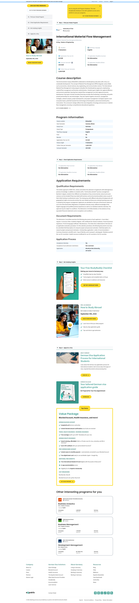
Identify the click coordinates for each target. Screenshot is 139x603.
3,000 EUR (89, 145)
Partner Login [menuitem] (29, 577)
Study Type (60, 129)
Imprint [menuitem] (81, 600)
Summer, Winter (90, 124)
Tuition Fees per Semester (64, 145)
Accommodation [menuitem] (52, 582)
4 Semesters (89, 143)
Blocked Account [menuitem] (53, 570)
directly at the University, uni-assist (93, 249)
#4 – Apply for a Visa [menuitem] (33, 34)
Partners (106, 1)
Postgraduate (89, 129)
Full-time (88, 126)
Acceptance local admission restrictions (67, 246)
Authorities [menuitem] (96, 580)
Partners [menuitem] (28, 575)
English (88, 132)
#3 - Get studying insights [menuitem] (35, 28)
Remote (59, 137)
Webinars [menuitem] (95, 572)
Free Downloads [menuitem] (97, 577)
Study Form (60, 126)
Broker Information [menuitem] (107, 600)
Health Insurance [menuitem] (53, 572)
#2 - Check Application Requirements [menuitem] (38, 22)
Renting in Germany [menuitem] (76, 575)
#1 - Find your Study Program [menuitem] (36, 17)
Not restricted (90, 246)
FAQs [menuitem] (94, 570)
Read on (85, 375)
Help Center (94, 1)
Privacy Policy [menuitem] (98, 600)
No (86, 135)
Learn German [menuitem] (52, 585)
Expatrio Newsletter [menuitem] (98, 575)
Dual (58, 135)
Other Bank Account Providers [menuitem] (56, 577)
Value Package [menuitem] (52, 567)
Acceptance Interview (62, 243)
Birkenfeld (88, 121)
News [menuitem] (94, 582)
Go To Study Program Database (37, 10)
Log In (111, 1)
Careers (101, 1)
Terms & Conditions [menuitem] (89, 600)
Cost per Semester (62, 148)
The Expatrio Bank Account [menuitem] (55, 575)
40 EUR (88, 140)
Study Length (60, 143)
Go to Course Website (62, 108)
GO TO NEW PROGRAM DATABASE (91, 15)
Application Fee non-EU (63, 140)
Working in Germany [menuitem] (76, 572)
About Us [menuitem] (28, 567)
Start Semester (61, 124)
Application (60, 248)
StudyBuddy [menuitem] (51, 580)
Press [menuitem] (27, 572)
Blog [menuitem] (94, 567)
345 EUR (88, 148)
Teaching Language (62, 132)
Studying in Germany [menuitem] (76, 570)
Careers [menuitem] (28, 570)
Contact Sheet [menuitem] (52, 593)
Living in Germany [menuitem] (76, 567)
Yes (86, 243)
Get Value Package (66, 481)
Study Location (61, 121)
